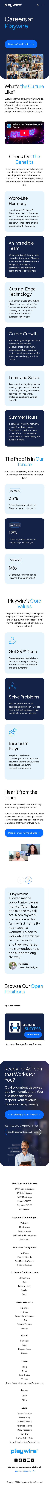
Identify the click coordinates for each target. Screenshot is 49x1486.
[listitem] (24, 1029)
